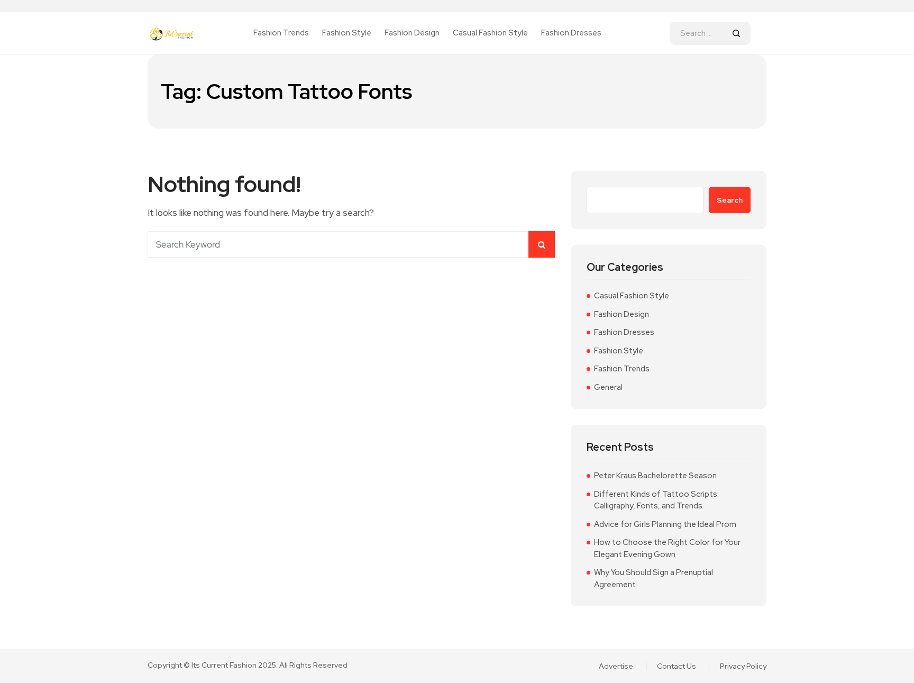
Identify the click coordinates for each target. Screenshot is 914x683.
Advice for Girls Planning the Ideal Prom (665, 524)
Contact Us (676, 666)
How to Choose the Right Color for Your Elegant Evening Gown (667, 548)
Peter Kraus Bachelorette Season (655, 475)
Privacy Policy (743, 666)
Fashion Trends (281, 33)
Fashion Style (346, 33)
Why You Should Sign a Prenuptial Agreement (653, 578)
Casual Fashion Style (490, 33)
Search (730, 200)
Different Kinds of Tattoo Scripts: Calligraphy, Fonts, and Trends (656, 500)
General (608, 387)
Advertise (616, 666)
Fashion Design (412, 33)
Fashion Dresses (571, 33)
